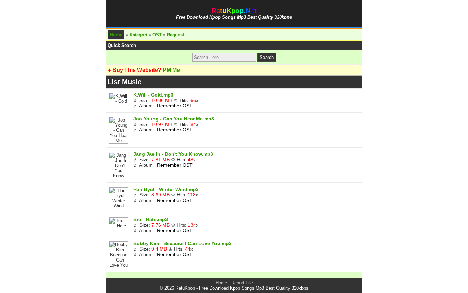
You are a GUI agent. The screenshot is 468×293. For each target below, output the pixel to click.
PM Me (171, 70)
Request (175, 34)
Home (116, 34)
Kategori (138, 34)
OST (157, 34)
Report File (242, 282)
